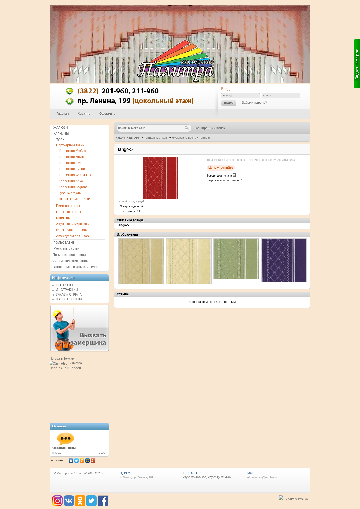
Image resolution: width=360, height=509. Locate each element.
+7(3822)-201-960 (194, 477)
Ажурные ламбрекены (72, 224)
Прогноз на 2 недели (65, 368)
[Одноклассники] (82, 460)
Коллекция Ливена (184, 137)
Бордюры (63, 218)
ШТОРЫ (134, 137)
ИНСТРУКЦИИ (67, 290)
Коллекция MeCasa (73, 151)
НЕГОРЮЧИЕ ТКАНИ (74, 199)
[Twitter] (76, 460)
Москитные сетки (66, 249)
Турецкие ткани (70, 193)
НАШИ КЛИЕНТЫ (69, 299)
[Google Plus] (93, 460)
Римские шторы (68, 206)
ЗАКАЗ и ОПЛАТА (69, 294)
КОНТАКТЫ (64, 285)
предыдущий (137, 201)
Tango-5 (204, 137)
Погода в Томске (62, 358)
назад (56, 453)
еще (102, 453)
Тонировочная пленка (69, 255)
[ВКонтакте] (71, 460)
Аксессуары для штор (72, 236)
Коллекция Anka (71, 181)
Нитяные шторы (68, 212)
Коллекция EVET (71, 163)
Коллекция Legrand (73, 187)
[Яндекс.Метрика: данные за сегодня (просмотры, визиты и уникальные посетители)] (293, 499)
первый (122, 201)
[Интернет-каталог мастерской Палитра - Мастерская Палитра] (134, 107)
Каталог (121, 137)
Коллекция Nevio (71, 157)
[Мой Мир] (87, 460)
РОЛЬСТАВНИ (64, 242)
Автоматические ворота (71, 261)
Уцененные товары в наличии (75, 267)
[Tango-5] (160, 198)
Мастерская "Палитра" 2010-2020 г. (80, 473)
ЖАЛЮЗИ (60, 127)
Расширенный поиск (209, 128)
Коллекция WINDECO (75, 175)
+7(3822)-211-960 (219, 477)
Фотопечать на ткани (72, 230)
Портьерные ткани (156, 137)
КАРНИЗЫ (61, 134)
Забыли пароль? (254, 102)
